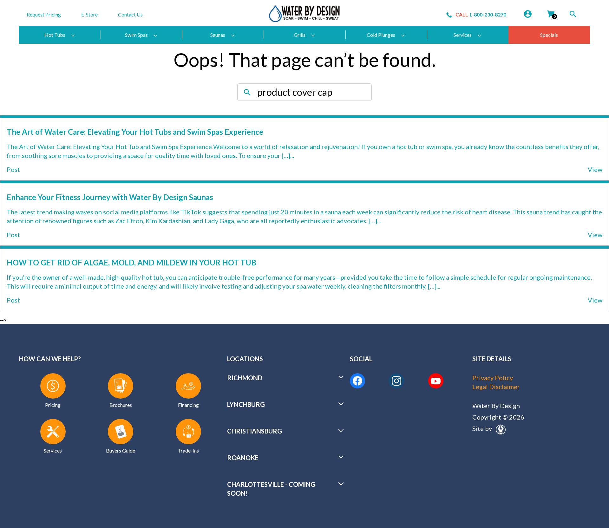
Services (463, 35)
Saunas (217, 35)
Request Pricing (44, 14)
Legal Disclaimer (496, 386)
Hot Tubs (54, 35)
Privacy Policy (492, 377)
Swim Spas (136, 35)
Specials (549, 35)
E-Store (89, 14)
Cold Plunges (381, 35)
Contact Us (130, 14)
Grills (299, 35)
